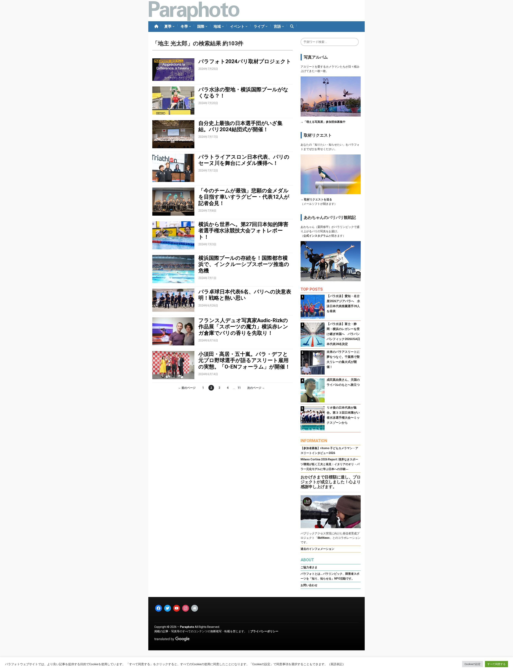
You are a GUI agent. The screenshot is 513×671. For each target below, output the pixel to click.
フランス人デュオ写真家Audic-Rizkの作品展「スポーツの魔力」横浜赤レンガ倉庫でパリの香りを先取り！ (243, 326)
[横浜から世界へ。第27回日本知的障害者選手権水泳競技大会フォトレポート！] (173, 235)
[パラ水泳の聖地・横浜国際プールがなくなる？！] (173, 100)
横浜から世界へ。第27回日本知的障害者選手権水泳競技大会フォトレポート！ (243, 230)
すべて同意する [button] (496, 664)
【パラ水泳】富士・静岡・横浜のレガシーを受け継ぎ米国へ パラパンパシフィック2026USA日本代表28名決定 (343, 334)
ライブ (259, 26)
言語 (277, 26)
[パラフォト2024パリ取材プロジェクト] (173, 69)
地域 (217, 26)
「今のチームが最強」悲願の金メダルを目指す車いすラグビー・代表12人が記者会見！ (243, 197)
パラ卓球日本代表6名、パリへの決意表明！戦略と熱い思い (244, 295)
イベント (237, 26)
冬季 (184, 26)
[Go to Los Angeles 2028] (193, 10)
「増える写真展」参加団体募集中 (324, 121)
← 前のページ (187, 387)
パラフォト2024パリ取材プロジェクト (244, 61)
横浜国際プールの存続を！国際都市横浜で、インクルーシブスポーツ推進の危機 (243, 264)
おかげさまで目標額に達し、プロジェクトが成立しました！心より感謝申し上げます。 (331, 482)
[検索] (292, 26)
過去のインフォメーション (317, 548)
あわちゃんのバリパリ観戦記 (330, 217)
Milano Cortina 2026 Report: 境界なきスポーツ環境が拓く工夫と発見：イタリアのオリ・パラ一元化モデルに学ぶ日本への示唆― (330, 464)
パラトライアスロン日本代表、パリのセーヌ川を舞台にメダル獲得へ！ (243, 160)
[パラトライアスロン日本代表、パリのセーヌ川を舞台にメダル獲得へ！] (173, 167)
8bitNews (323, 537)
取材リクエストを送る (318, 199)
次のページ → (256, 387)
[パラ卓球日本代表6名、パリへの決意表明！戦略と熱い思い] (173, 299)
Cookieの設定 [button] (473, 664)
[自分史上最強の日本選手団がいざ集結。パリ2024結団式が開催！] (173, 134)
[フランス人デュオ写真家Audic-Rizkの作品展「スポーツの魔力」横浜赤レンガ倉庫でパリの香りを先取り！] (173, 331)
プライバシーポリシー (264, 631)
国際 (200, 26)
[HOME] (156, 26)
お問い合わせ (309, 585)
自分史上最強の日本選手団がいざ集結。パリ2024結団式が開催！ (240, 126)
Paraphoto (187, 626)
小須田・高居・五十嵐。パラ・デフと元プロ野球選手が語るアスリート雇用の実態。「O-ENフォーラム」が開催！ (244, 360)
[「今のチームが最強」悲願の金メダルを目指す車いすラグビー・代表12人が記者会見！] (173, 201)
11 (239, 387)
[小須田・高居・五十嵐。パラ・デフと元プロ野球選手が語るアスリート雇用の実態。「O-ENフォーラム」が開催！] (173, 364)
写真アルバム (316, 57)
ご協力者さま (309, 567)
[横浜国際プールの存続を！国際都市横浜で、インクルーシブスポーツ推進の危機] (173, 268)
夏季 (168, 26)
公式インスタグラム (316, 235)
